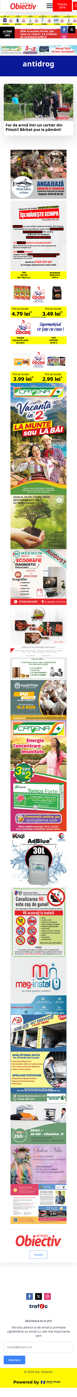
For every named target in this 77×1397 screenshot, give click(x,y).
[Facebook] (29, 1296)
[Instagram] (47, 1296)
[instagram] (64, 37)
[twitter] (71, 29)
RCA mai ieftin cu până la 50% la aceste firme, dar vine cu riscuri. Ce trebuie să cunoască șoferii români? (38, 34)
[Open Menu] (50, 6)
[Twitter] (38, 1296)
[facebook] (64, 29)
